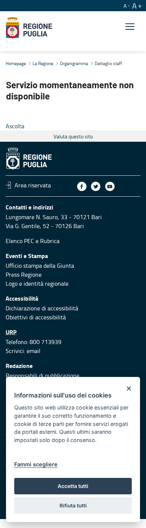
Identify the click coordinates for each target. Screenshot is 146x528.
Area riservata (33, 185)
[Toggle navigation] (130, 26)
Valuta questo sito (73, 136)
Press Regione (24, 274)
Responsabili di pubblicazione (42, 375)
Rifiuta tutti (73, 506)
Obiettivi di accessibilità (36, 317)
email (33, 351)
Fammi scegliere (36, 464)
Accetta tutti (73, 486)
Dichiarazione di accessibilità (42, 308)
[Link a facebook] (81, 186)
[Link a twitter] (95, 186)
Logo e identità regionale (37, 283)
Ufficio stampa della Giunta (40, 265)
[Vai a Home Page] (29, 28)
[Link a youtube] (110, 186)
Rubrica (50, 241)
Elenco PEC (20, 241)
